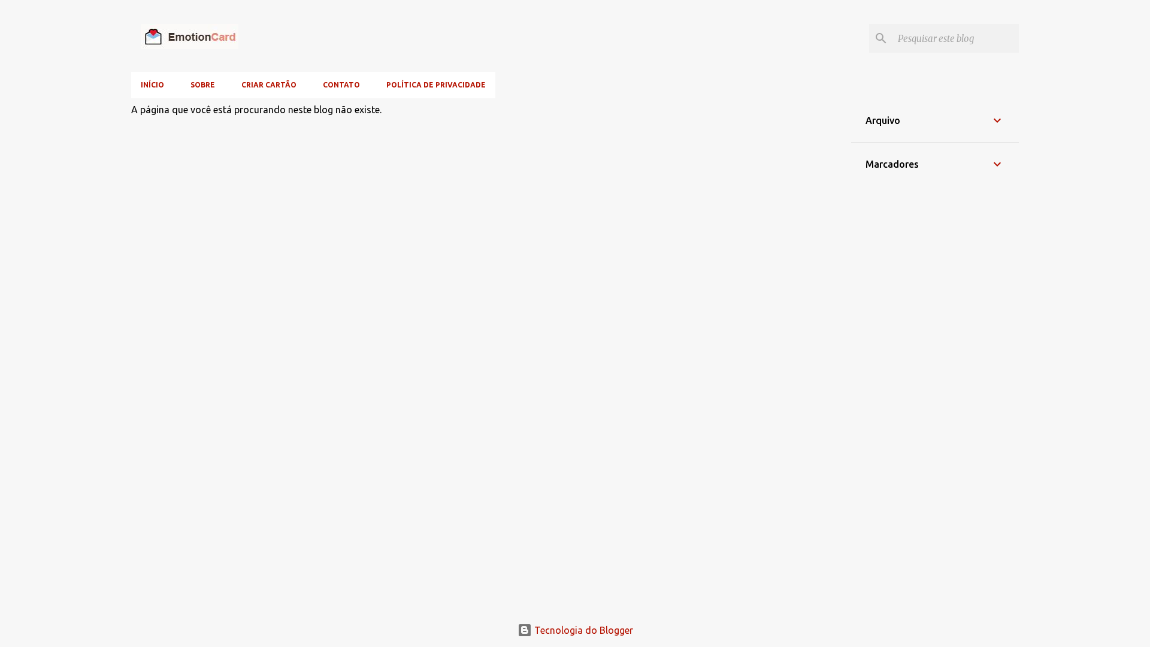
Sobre (202, 85)
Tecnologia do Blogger (582, 630)
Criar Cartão (268, 85)
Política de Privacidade (436, 85)
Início (152, 85)
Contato (341, 85)
